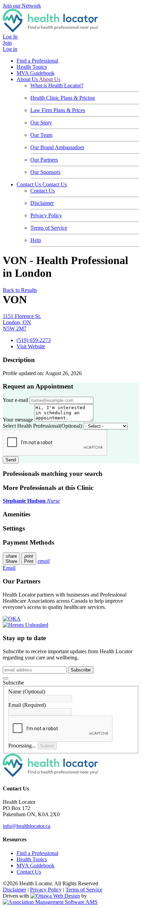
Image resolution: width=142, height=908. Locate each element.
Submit (47, 745)
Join (7, 43)
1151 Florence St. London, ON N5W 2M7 (22, 322)
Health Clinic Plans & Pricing (62, 98)
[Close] (5, 678)
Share (11, 559)
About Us (28, 79)
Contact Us (29, 184)
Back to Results (20, 290)
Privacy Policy (46, 215)
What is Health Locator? (56, 85)
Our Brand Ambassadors (57, 147)
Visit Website (31, 346)
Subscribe (81, 669)
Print (28, 559)
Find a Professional (37, 61)
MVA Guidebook (35, 73)
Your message (18, 420)
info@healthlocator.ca (26, 826)
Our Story (41, 122)
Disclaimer (42, 203)
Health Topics (32, 67)
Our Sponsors (45, 172)
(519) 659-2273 (34, 340)
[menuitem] (32, 859)
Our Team (41, 135)
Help (35, 240)
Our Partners (44, 160)
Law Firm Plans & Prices (57, 110)
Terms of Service (48, 228)
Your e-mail (15, 400)
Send (11, 459)
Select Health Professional (42, 426)
